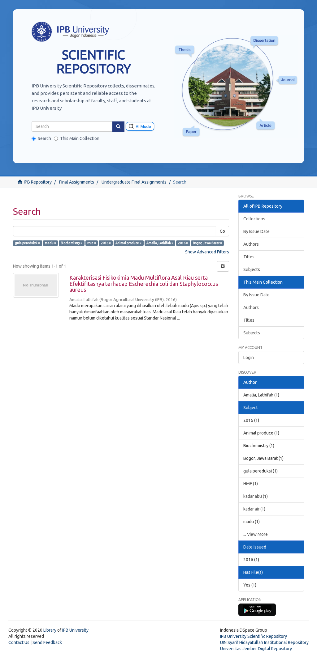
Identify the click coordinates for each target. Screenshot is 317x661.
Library (49, 630)
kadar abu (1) (255, 496)
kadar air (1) (254, 508)
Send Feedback (47, 642)
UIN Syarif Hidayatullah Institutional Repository (264, 642)
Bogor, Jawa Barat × (207, 243)
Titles (248, 256)
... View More (255, 534)
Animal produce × (128, 243)
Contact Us (18, 642)
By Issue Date (256, 231)
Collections (254, 218)
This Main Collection (79, 138)
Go (222, 231)
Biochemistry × (71, 243)
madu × (50, 243)
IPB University (75, 630)
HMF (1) (250, 483)
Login (248, 357)
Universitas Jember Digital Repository (256, 648)
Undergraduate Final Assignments (134, 182)
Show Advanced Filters (207, 251)
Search (44, 138)
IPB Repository (38, 182)
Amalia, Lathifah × (159, 243)
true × (91, 243)
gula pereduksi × (27, 243)
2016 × (106, 243)
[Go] (118, 126)
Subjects (251, 269)
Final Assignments (76, 182)
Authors (251, 244)
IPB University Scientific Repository (253, 636)
